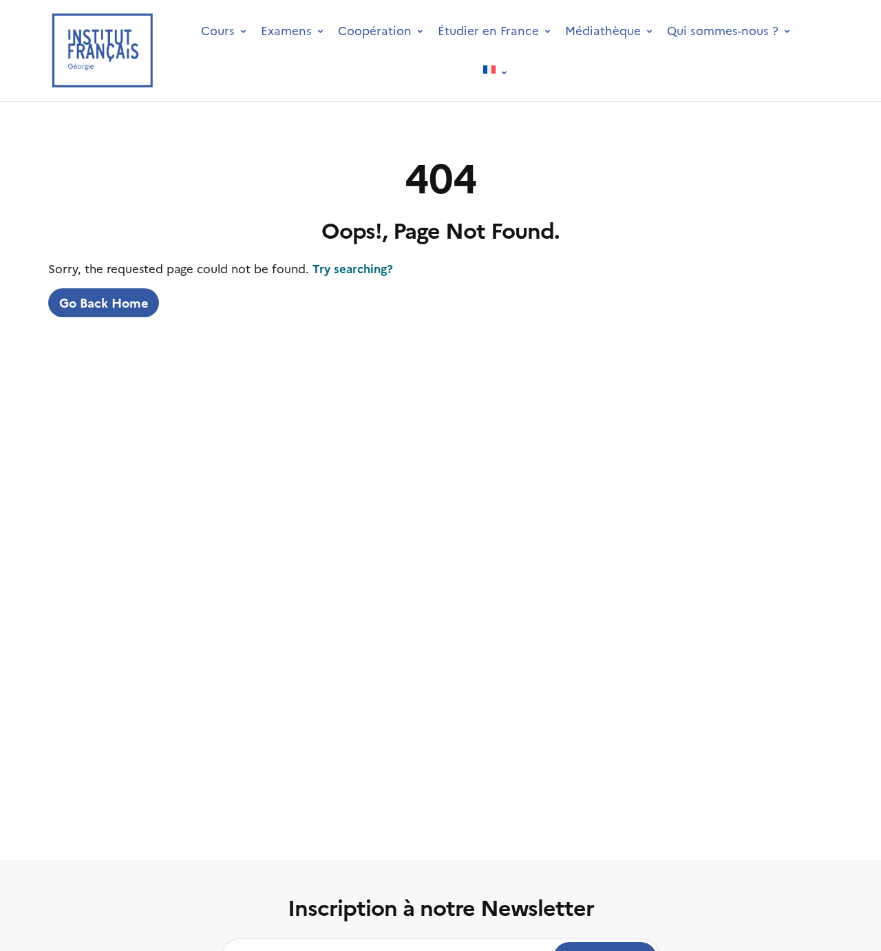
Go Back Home (103, 302)
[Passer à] (495, 71)
